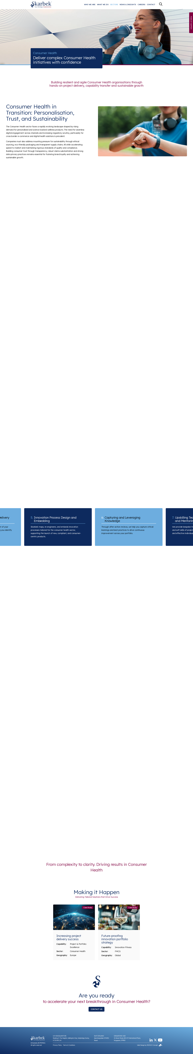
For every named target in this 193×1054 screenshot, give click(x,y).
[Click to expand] (142, 131)
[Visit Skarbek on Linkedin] (151, 1040)
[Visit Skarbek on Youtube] (160, 1040)
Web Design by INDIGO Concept (148, 1045)
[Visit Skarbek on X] (155, 1040)
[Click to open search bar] (160, 4)
